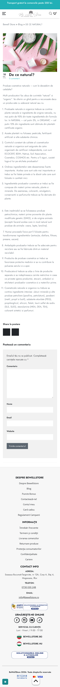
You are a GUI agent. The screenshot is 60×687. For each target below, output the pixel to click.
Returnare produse (29, 543)
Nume (9, 403)
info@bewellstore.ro (29, 597)
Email (9, 417)
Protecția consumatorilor (28, 548)
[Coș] (55, 13)
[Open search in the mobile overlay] (50, 13)
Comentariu (12, 366)
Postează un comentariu (17, 344)
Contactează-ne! (29, 499)
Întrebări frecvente (29, 527)
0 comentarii (14, 78)
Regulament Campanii (29, 514)
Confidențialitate (29, 554)
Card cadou (29, 509)
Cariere (28, 559)
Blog (20, 24)
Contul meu (29, 504)
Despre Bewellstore (29, 483)
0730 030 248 (29, 587)
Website (10, 431)
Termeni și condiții (29, 533)
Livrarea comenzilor (29, 538)
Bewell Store (9, 24)
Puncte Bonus (29, 493)
